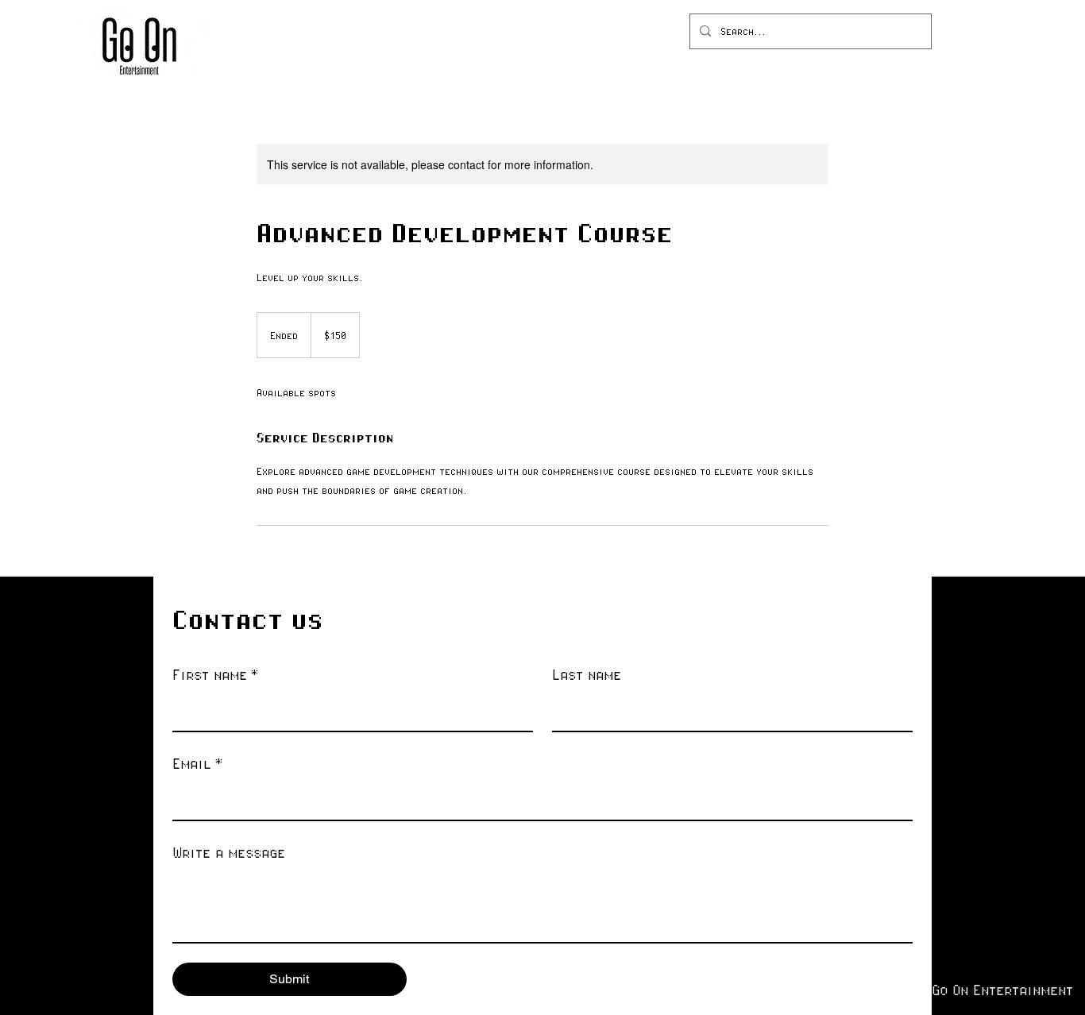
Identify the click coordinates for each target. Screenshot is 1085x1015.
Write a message (228, 852)
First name (215, 674)
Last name (586, 674)
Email (197, 763)
